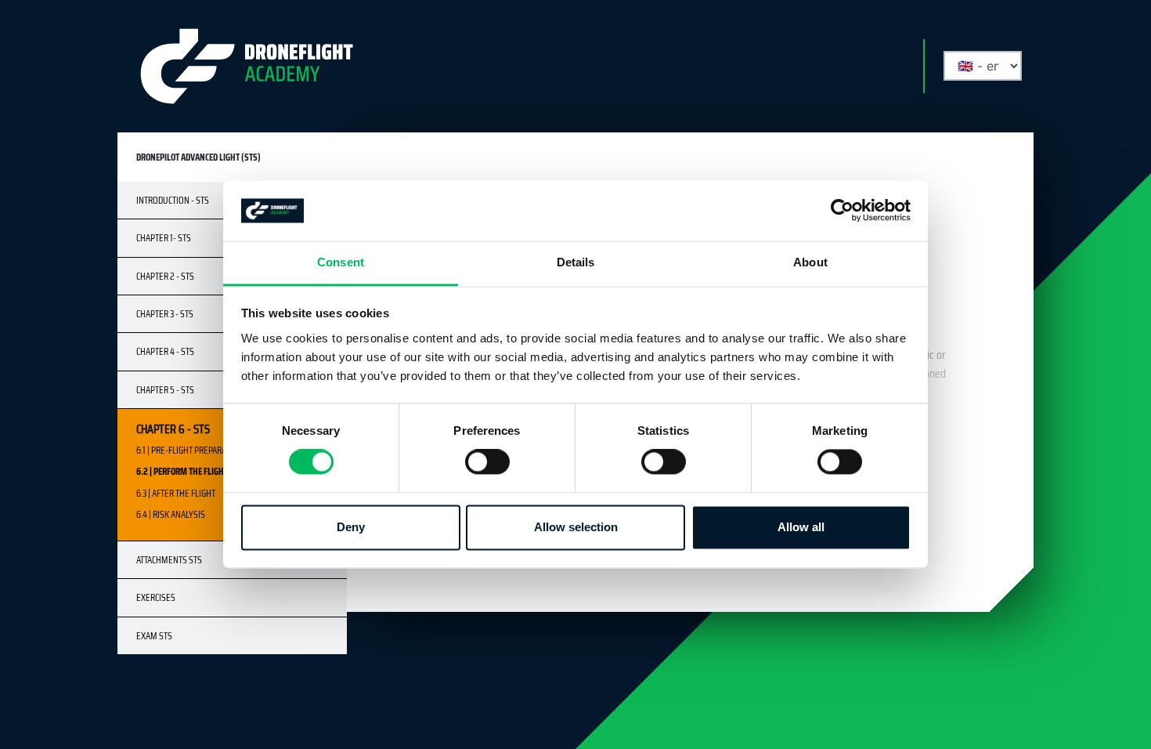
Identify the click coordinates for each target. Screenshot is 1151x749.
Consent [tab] (340, 262)
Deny (351, 527)
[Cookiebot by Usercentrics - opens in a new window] (842, 211)
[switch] (487, 462)
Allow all (801, 527)
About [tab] (810, 262)
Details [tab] (576, 262)
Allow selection (576, 527)
